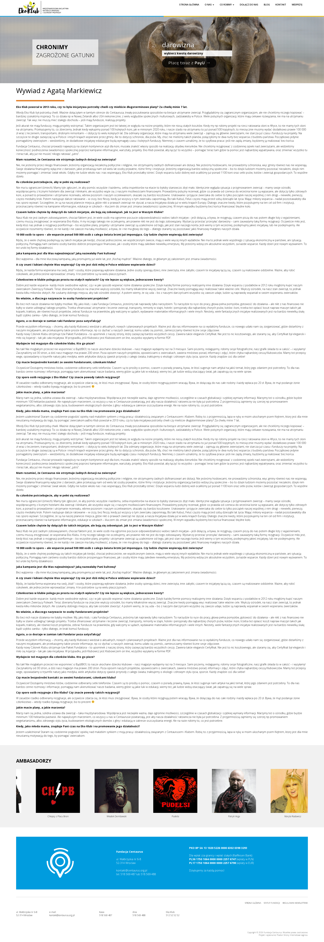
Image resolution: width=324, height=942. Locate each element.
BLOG (267, 4)
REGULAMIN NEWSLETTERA (295, 902)
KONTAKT (280, 4)
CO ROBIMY (226, 4)
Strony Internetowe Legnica (296, 935)
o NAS (208, 4)
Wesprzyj (297, 4)
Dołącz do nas (249, 4)
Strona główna (189, 4)
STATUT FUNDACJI (272, 902)
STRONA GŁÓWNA (253, 902)
